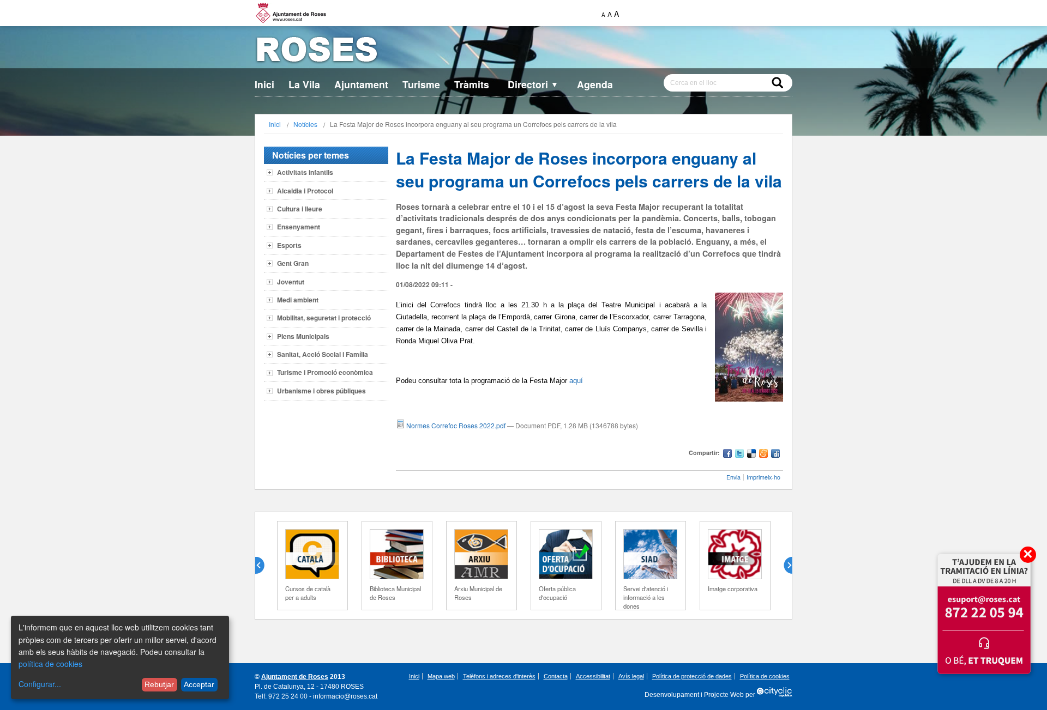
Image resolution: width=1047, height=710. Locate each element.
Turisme (421, 84)
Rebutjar (159, 684)
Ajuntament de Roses (294, 677)
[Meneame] (763, 454)
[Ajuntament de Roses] (523, 51)
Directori (533, 84)
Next (783, 565)
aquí (576, 381)
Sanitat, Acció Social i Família (322, 354)
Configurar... (40, 683)
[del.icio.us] (751, 454)
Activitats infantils (305, 172)
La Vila (304, 84)
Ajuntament (361, 84)
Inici (264, 84)
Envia (733, 477)
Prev (264, 565)
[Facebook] (727, 454)
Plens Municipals (303, 336)
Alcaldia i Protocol (305, 191)
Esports (289, 245)
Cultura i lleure (299, 209)
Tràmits (471, 84)
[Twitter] (739, 454)
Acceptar (199, 684)
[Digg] (775, 454)
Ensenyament (298, 227)
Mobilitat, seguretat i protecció (324, 318)
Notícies (305, 124)
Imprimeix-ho (763, 477)
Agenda (595, 84)
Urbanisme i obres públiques (321, 391)
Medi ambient (297, 300)
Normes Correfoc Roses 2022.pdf (456, 425)
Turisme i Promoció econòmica (325, 372)
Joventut (290, 282)
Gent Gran (293, 263)
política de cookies (50, 663)
